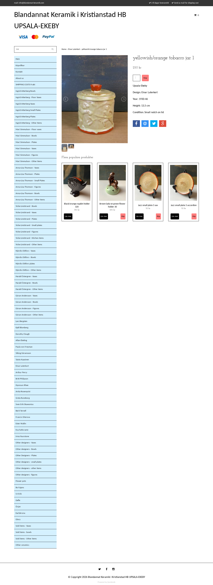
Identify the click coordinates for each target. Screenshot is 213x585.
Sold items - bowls (23, 532)
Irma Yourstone (22, 436)
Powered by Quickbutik (106, 582)
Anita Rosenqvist (23, 391)
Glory (18, 519)
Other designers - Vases (26, 443)
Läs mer (68, 216)
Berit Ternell (21, 411)
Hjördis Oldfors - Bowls (26, 257)
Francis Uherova (23, 417)
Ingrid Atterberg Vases (25, 104)
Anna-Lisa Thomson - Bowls (28, 193)
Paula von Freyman (24, 347)
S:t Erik (19, 494)
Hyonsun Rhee (22, 385)
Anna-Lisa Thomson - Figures (28, 187)
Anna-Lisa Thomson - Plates (28, 174)
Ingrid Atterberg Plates (25, 117)
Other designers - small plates (28, 462)
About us (20, 78)
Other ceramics (22, 545)
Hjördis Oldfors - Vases (25, 251)
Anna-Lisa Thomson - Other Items (30, 200)
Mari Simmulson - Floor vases (28, 129)
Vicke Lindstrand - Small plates (29, 225)
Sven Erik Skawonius (24, 404)
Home (65, 49)
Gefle (18, 500)
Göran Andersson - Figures (27, 308)
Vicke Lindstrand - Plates (26, 219)
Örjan (18, 507)
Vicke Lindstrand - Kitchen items (30, 238)
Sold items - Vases (23, 526)
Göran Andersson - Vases (26, 296)
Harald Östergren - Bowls (27, 283)
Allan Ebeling (21, 340)
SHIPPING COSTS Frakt (25, 85)
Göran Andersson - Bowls (27, 302)
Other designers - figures (26, 475)
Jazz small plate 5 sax (148, 205)
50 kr (148, 208)
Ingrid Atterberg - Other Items (29, 123)
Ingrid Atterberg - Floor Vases (28, 97)
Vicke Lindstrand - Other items (29, 245)
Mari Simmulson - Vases (26, 148)
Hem (18, 59)
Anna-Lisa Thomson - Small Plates (30, 181)
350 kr (77, 210)
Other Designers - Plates (26, 455)
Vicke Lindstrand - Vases (26, 212)
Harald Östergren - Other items (29, 289)
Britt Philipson (22, 379)
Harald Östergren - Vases (26, 276)
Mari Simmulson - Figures (27, 155)
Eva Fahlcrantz (22, 430)
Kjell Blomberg (22, 328)
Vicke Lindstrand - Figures (27, 232)
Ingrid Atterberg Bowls (25, 91)
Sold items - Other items (26, 539)
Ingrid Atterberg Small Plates (28, 110)
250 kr (112, 210)
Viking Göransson (23, 353)
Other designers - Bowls (26, 449)
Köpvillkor (20, 65)
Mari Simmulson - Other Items (29, 161)
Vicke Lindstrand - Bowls (26, 206)
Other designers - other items (28, 468)
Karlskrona (20, 513)
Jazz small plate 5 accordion (184, 205)
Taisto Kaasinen (22, 360)
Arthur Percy (21, 372)
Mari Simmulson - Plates (26, 142)
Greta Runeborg (23, 398)
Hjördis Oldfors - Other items (28, 270)
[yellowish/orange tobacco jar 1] (95, 99)
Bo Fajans (20, 488)
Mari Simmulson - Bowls (26, 136)
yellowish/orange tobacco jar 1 (94, 49)
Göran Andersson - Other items (29, 315)
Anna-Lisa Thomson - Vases (27, 168)
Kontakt (19, 72)
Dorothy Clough (23, 334)
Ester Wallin (21, 424)
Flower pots (21, 481)
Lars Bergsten (21, 321)
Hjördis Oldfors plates (25, 264)
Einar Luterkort (22, 366)
